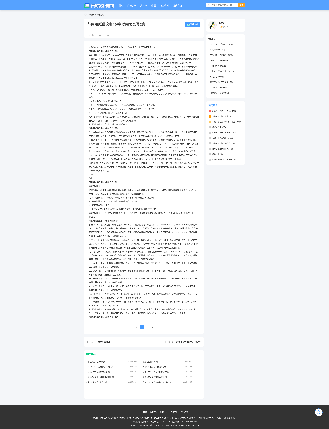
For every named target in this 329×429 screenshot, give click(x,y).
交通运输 (131, 5)
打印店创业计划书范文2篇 (222, 149)
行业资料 (164, 5)
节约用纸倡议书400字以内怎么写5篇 (226, 122)
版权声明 (163, 412)
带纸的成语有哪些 (102, 342)
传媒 (153, 5)
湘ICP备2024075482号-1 (190, 425)
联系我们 (153, 412)
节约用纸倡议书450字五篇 (222, 138)
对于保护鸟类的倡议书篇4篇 (221, 44)
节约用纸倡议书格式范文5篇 (223, 143)
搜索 (241, 5)
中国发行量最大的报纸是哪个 (224, 133)
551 (221, 27)
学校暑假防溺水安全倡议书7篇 (222, 71)
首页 (121, 5)
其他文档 (177, 5)
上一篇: (89, 342)
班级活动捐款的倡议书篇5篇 (221, 61)
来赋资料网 (91, 15)
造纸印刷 (101, 15)
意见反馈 (184, 412)
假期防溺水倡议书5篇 (218, 77)
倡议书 (211, 39)
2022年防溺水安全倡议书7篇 (221, 82)
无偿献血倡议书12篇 (218, 66)
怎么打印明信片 (218, 154)
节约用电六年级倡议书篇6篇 (221, 55)
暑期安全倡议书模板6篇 (219, 93)
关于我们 (143, 412)
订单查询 (319, 412)
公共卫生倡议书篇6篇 (218, 50)
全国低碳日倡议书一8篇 (219, 87)
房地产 (143, 5)
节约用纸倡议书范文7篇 (221, 116)
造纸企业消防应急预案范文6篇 (224, 111)
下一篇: (167, 342)
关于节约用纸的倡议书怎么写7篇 (186, 342)
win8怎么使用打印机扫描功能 (224, 160)
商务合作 (174, 412)
